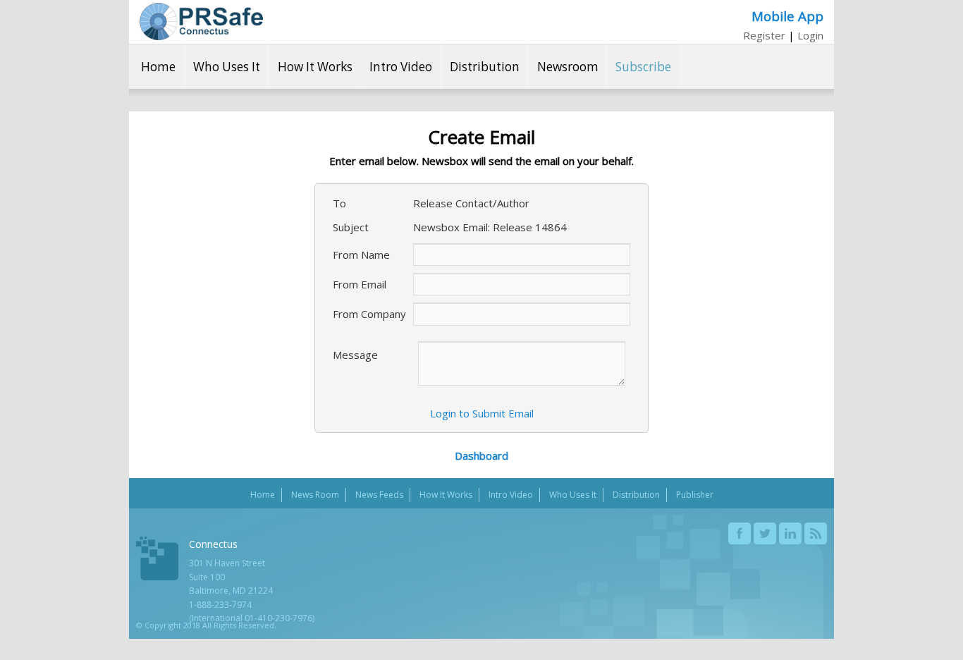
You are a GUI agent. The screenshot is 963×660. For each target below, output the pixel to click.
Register (764, 35)
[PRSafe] (201, 21)
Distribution (485, 67)
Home (158, 67)
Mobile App (787, 16)
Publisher (694, 495)
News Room (315, 495)
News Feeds (379, 495)
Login (810, 35)
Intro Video (400, 67)
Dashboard (481, 455)
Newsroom (568, 67)
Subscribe (643, 67)
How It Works (315, 67)
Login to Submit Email (482, 413)
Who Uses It (226, 67)
